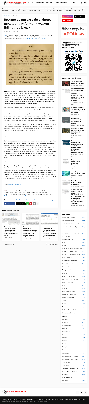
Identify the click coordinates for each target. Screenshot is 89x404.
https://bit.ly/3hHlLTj (14, 184)
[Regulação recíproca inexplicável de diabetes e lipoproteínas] (66, 161)
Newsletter (73, 322)
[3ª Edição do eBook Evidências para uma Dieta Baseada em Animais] (66, 130)
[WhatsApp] (27, 203)
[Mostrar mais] (37, 203)
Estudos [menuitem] (49, 3)
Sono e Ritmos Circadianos (73, 371)
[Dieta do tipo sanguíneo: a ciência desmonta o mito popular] (66, 120)
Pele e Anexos (73, 331)
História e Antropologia (47, 200)
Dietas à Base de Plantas (73, 264)
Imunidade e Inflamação (73, 294)
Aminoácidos (73, 230)
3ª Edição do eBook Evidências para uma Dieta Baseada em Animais (77, 131)
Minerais (73, 316)
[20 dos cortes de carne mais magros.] (66, 83)
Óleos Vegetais (73, 325)
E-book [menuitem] (30, 3)
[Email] (34, 203)
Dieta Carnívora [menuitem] (61, 3)
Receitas (73, 344)
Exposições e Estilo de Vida (73, 279)
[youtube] (81, 392)
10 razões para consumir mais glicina (78, 173)
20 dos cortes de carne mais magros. (77, 82)
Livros (73, 303)
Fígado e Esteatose (73, 282)
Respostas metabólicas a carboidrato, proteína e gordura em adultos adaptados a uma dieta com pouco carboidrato (30, 232)
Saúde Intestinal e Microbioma (73, 356)
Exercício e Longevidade (73, 276)
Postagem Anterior (9, 244)
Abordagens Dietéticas (73, 217)
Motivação (73, 319)
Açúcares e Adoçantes (73, 220)
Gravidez (73, 288)
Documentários (73, 267)
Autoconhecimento (73, 239)
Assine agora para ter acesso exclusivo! (36, 38)
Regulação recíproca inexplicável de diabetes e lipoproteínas (77, 162)
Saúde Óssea (73, 365)
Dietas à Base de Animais (33, 200)
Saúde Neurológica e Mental (73, 359)
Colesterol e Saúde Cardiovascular (73, 248)
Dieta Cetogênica (73, 257)
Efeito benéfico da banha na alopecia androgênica (77, 182)
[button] (82, 2)
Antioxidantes (73, 236)
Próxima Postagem (51, 244)
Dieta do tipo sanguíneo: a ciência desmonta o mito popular (77, 120)
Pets (73, 334)
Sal (73, 350)
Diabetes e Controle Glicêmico (21, 16)
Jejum (73, 300)
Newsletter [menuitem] (40, 3)
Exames (73, 273)
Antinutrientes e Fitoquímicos (73, 233)
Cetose (73, 245)
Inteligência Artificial (73, 297)
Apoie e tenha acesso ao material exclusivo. (16, 196)
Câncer (73, 242)
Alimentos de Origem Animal (73, 223)
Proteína (73, 340)
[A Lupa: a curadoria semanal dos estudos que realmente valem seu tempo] (66, 109)
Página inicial (8, 16)
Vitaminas (73, 380)
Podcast (73, 337)
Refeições (73, 347)
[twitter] (77, 392)
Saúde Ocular (73, 362)
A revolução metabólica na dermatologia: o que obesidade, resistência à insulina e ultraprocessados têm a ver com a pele (49, 232)
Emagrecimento (73, 270)
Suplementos (73, 374)
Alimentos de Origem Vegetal (73, 227)
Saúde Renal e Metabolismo (73, 368)
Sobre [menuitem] (73, 3)
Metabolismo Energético (73, 313)
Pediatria (73, 328)
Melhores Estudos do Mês (73, 310)
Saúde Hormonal (73, 353)
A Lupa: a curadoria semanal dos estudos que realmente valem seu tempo (78, 110)
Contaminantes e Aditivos (73, 251)
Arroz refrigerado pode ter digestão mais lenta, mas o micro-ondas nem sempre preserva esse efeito (11, 231)
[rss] (85, 392)
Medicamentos (73, 307)
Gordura (73, 285)
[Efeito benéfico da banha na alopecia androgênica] (66, 182)
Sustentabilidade (73, 377)
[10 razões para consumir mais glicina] (66, 173)
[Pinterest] (30, 203)
